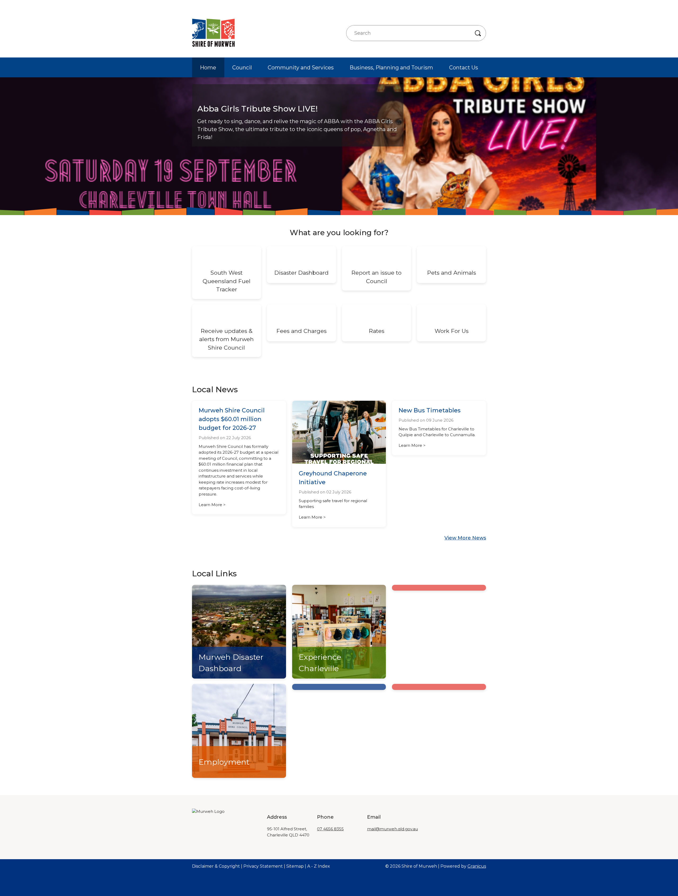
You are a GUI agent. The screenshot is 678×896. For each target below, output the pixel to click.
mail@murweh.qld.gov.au (392, 828)
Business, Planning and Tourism (391, 67)
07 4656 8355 (330, 828)
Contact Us (463, 67)
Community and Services (301, 67)
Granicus (476, 866)
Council (242, 67)
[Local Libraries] (339, 687)
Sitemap (295, 866)
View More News (465, 538)
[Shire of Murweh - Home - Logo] (213, 33)
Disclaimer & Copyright (216, 866)
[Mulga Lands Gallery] (439, 588)
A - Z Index (318, 866)
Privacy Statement (263, 866)
